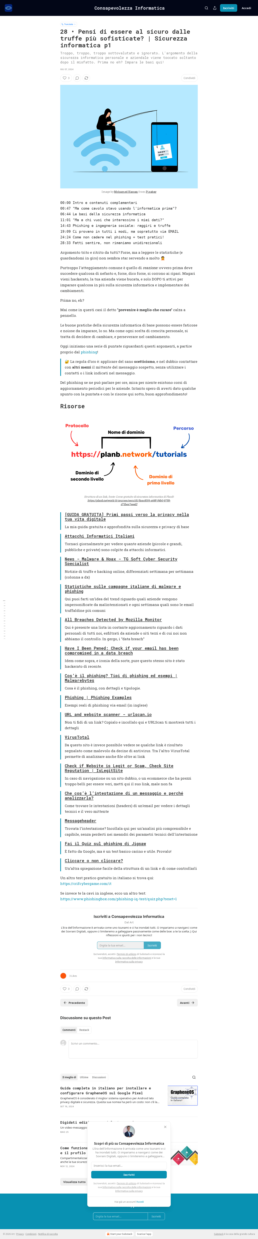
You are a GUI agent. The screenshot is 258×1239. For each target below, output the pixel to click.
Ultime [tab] (84, 1077)
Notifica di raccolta (48, 1234)
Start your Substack (121, 1234)
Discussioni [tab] (99, 1077)
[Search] (206, 8)
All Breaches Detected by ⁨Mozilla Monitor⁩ (113, 619)
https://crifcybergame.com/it (85, 883)
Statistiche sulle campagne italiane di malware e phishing (123, 589)
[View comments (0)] (77, 78)
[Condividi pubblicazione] (215, 8)
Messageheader (80, 820)
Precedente (77, 1003)
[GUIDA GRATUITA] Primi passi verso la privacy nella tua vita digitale (127, 517)
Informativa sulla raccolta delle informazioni (126, 1187)
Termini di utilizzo (126, 1183)
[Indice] (4, 619)
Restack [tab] (84, 1030)
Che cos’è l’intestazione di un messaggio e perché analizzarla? (124, 796)
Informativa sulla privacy (129, 1191)
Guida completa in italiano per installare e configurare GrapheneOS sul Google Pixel (105, 1090)
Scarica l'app (144, 1234)
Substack (218, 1234)
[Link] (55, 406)
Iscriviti (228, 8)
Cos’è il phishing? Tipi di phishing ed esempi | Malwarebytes (121, 678)
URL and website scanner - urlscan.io (108, 714)
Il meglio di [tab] (69, 1077)
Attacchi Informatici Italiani (99, 536)
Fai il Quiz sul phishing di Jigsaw (105, 843)
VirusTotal (77, 737)
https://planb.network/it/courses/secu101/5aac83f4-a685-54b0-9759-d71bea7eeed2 (128, 502)
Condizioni (30, 1234)
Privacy (20, 1234)
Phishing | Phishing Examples (98, 697)
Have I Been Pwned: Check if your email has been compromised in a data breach (121, 651)
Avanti (184, 1003)
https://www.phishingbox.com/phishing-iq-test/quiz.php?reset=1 (118, 898)
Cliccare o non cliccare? (94, 860)
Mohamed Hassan (126, 192)
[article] (129, 1099)
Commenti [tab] (69, 1030)
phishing (89, 352)
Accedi (246, 8)
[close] (165, 1127)
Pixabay (151, 192)
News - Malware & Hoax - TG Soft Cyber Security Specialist (121, 561)
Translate (68, 24)
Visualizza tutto (74, 1182)
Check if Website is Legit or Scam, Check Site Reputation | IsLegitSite (119, 768)
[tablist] (75, 1030)
